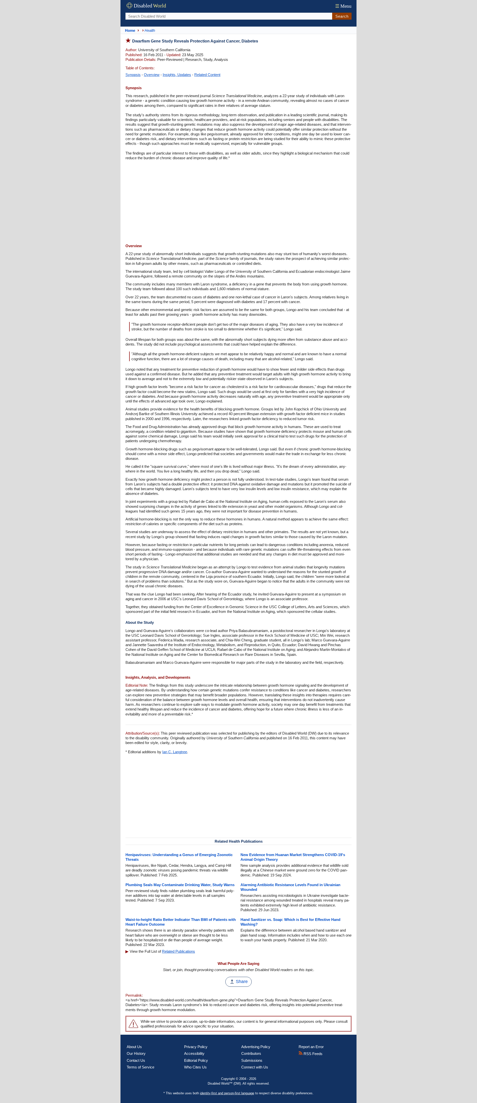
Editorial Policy (196, 1060)
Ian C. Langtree (174, 752)
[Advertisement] (238, 202)
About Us (134, 1047)
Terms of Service (140, 1067)
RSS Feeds (312, 1054)
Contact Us (136, 1060)
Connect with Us (254, 1067)
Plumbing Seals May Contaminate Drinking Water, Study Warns (180, 885)
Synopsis (133, 75)
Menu (343, 6)
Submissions (251, 1060)
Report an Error (311, 1047)
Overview (151, 75)
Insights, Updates (177, 75)
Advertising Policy (255, 1047)
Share (242, 981)
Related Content (207, 75)
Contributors (251, 1053)
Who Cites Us (195, 1067)
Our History (136, 1053)
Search (342, 16)
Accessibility (194, 1053)
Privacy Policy (195, 1047)
